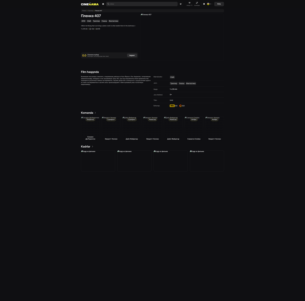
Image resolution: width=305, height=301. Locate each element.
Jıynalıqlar (197, 5)
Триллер (90, 10)
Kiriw (219, 4)
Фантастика (113, 21)
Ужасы (104, 21)
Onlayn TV (189, 5)
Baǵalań (132, 55)
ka (210, 4)
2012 (83, 21)
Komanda (87, 112)
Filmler (84, 10)
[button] (98, 160)
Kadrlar (85, 146)
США (89, 21)
